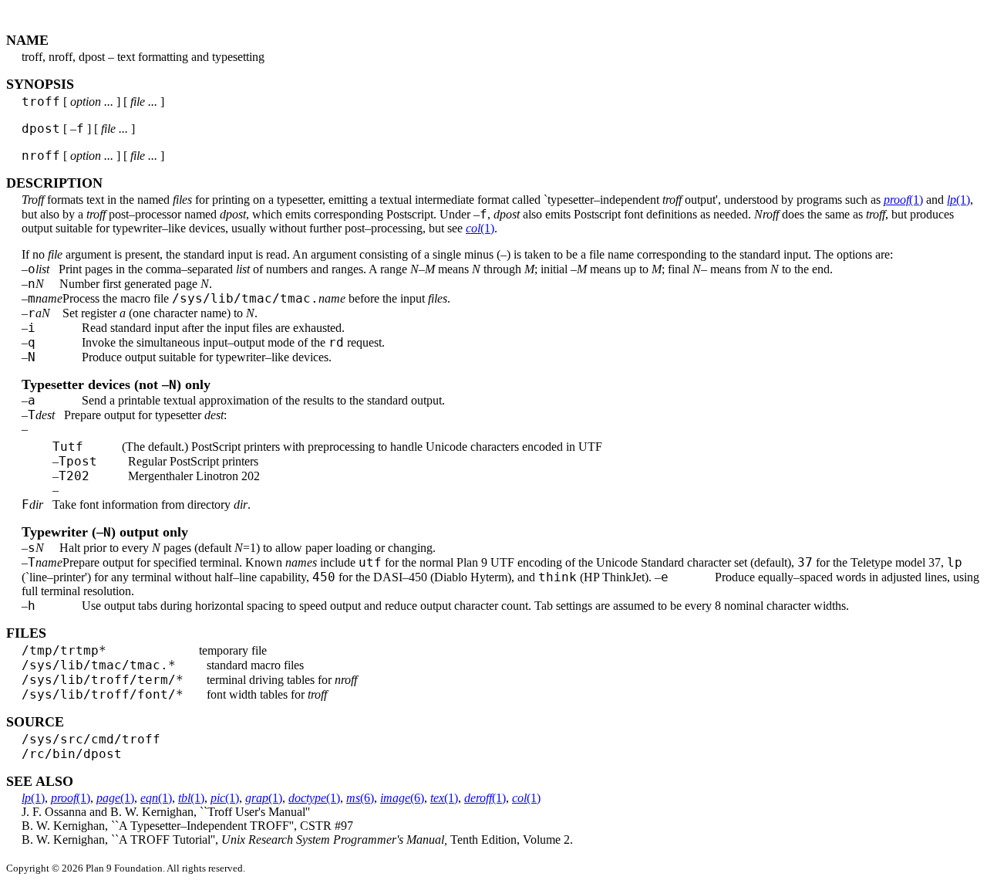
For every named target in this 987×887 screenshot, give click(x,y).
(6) (360, 797)
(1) (903, 199)
